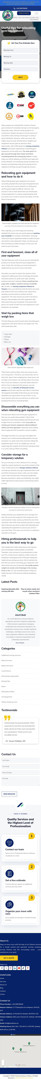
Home (2, 978)
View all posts (20, 643)
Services (3, 981)
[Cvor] (20, 116)
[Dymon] (10, 94)
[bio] (9, 116)
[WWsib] (32, 94)
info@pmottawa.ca (11, 1023)
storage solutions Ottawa (29, 468)
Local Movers (6, 671)
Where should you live (9, 702)
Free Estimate (24, 13)
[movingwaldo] (31, 105)
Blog (1, 988)
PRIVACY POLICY (27, 1078)
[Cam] (20, 105)
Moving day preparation (10, 676)
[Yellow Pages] (30, 116)
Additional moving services (11, 655)
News (3, 686)
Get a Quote (9, 958)
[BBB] (9, 105)
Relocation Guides (7, 692)
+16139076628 (21, 8)
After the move (6, 660)
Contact (3, 991)
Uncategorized (6, 697)
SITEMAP (18, 1078)
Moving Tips (5, 681)
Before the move (7, 666)
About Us (3, 985)
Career (2, 994)
